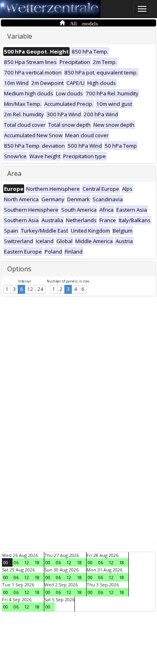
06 (16, 562)
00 (5, 562)
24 (40, 289)
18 (37, 562)
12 (30, 289)
